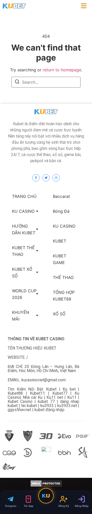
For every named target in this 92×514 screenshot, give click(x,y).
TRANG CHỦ (24, 196)
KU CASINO (23, 211)
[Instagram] (56, 178)
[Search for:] (46, 82)
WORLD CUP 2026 (24, 294)
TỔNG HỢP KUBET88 (64, 296)
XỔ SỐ (59, 313)
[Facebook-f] (36, 178)
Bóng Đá (61, 211)
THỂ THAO (63, 277)
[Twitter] (46, 178)
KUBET (59, 241)
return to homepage (62, 69)
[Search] (17, 82)
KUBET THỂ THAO (23, 251)
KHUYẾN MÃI (20, 316)
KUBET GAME (59, 259)
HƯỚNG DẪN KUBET (23, 229)
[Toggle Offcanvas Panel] (83, 6)
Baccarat (61, 196)
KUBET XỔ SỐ (22, 272)
